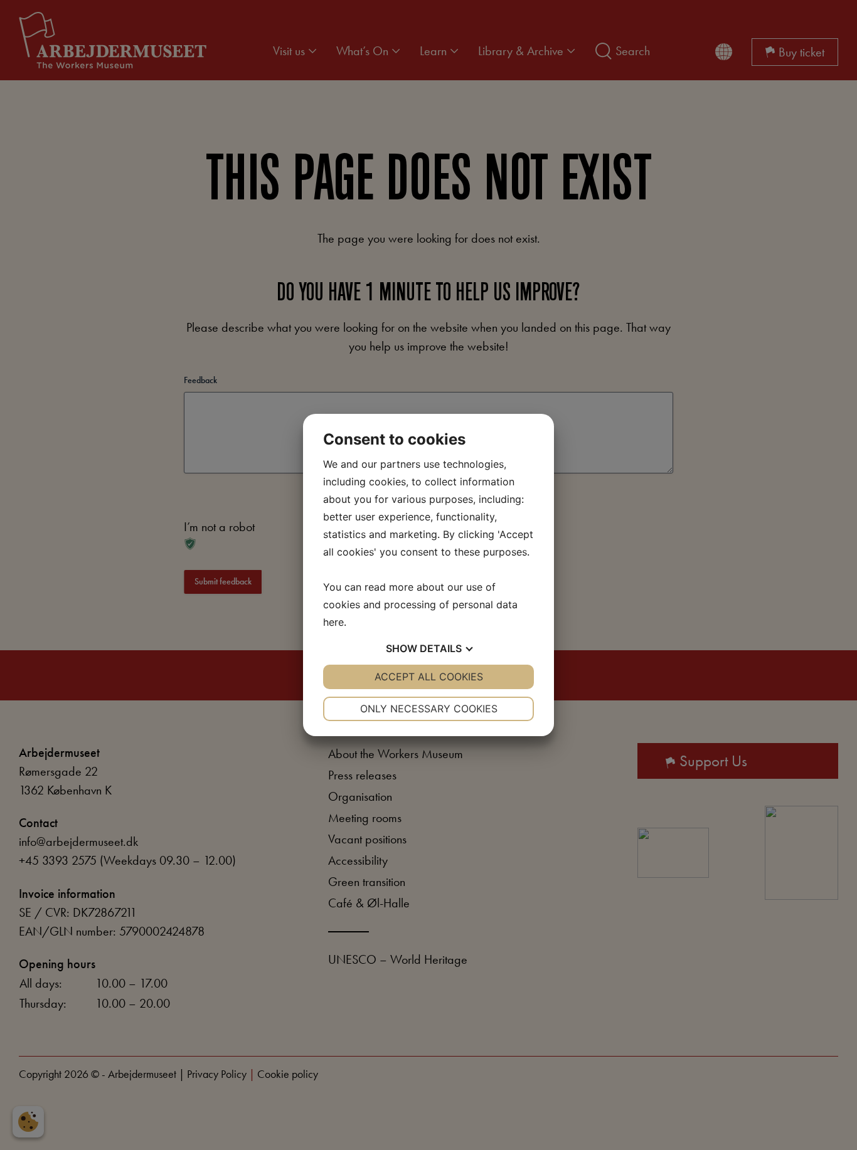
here (333, 622)
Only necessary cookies (429, 708)
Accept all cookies (429, 676)
